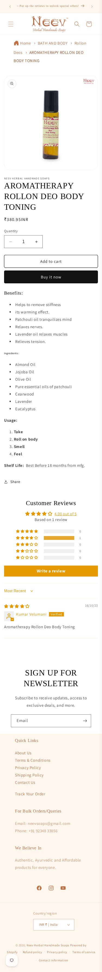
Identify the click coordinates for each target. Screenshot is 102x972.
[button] (11, 24)
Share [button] (15, 481)
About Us (23, 752)
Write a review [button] (51, 571)
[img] (17, 606)
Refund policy (32, 952)
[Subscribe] (85, 720)
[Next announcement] (92, 7)
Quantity (11, 231)
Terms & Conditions (33, 760)
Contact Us (25, 782)
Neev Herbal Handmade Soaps (48, 945)
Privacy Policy (28, 767)
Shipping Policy (29, 775)
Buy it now (51, 277)
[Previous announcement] (10, 7)
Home (25, 43)
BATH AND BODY (53, 43)
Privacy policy (57, 952)
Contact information (53, 960)
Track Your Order (30, 793)
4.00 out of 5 (65, 513)
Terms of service (83, 952)
